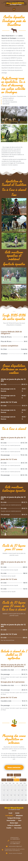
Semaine (11, 780)
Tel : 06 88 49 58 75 (15, 843)
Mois (17, 780)
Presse (19, 820)
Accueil (10, 813)
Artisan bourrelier (11, 820)
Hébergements (19, 815)
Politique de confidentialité (14, 825)
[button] (14, 9)
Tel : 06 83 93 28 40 (15, 839)
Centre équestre (9, 815)
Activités (17, 813)
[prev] (8, 775)
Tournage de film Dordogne (14, 818)
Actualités (8, 828)
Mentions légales (14, 823)
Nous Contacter (18, 828)
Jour (4, 780)
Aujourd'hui (17, 775)
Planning (23, 780)
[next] (11, 775)
